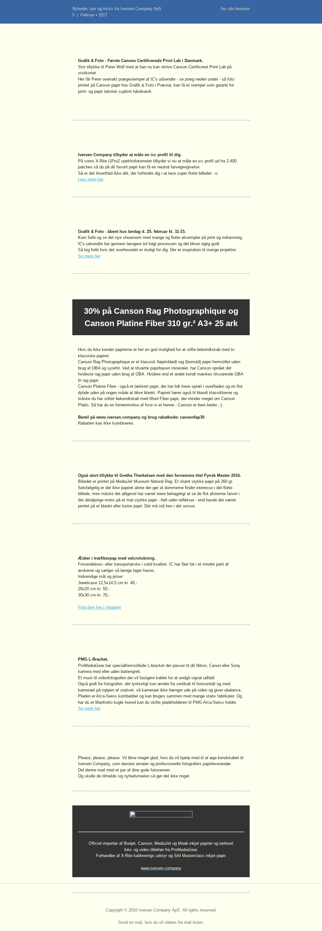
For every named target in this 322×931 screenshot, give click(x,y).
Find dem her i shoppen (99, 607)
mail (138, 922)
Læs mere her (90, 179)
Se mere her (89, 256)
